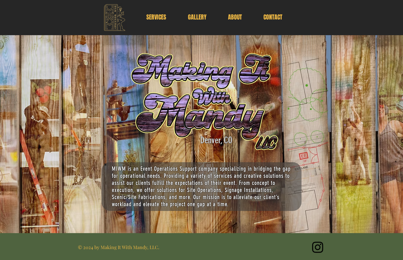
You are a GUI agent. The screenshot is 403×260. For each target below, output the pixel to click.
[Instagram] (317, 247)
